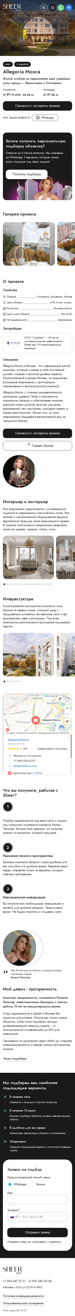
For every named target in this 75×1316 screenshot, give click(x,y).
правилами (55, 1242)
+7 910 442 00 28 (40, 1281)
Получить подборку (26, 174)
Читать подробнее (14, 1059)
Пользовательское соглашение (23, 1303)
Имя (10, 1193)
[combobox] (15, 1217)
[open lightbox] (29, 244)
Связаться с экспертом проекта (37, 105)
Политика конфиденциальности (23, 1296)
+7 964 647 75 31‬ (14, 1281)
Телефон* (13, 1210)
